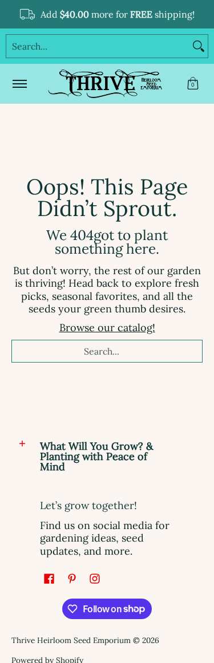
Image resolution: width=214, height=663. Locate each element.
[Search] (198, 46)
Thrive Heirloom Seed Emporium (71, 640)
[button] (193, 84)
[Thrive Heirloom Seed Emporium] (105, 84)
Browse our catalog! (107, 327)
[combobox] (97, 46)
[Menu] (19, 84)
